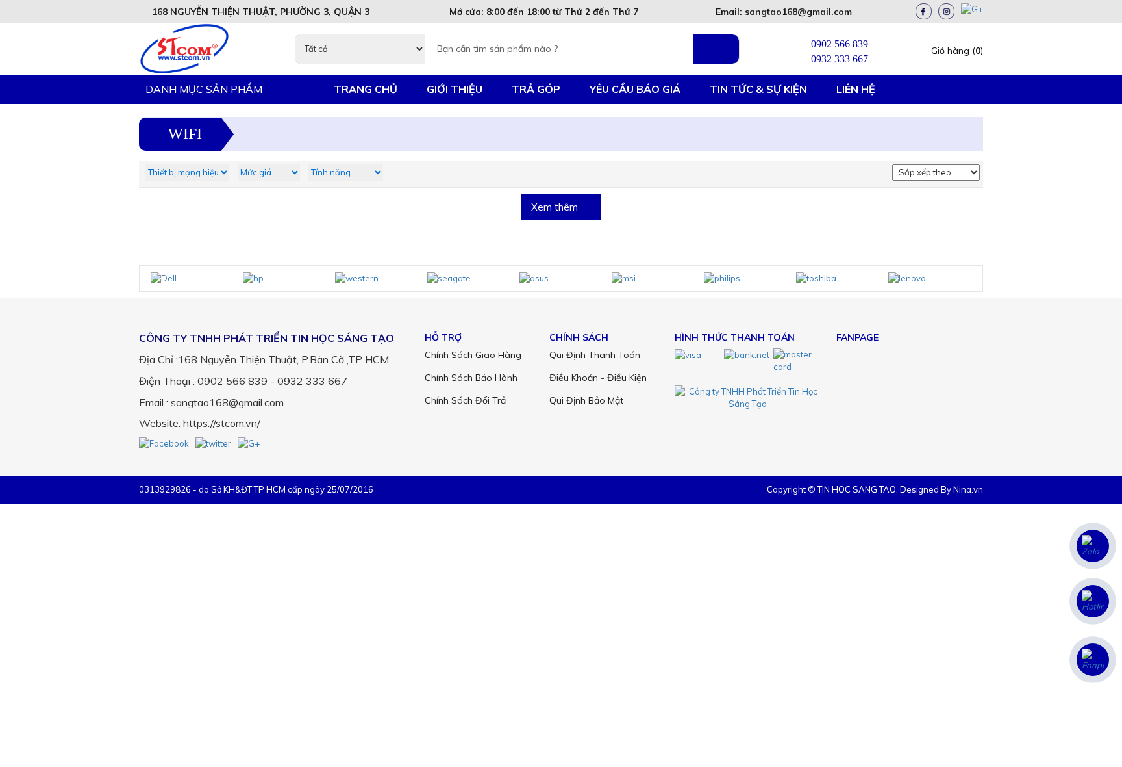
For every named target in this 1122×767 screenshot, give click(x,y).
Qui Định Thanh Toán (594, 355)
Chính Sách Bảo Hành (471, 378)
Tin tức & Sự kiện (758, 89)
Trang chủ (365, 89)
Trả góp (536, 89)
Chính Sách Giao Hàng (473, 355)
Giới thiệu (454, 89)
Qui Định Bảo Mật (586, 400)
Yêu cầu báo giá (635, 89)
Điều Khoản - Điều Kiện (598, 378)
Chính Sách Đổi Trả (465, 400)
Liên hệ (855, 89)
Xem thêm (555, 207)
